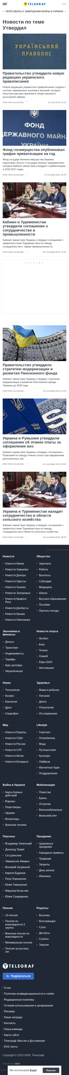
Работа (43, 569)
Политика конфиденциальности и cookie (29, 993)
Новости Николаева (17, 619)
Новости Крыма (15, 613)
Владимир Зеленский (18, 843)
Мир (5, 725)
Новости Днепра (15, 575)
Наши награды (13, 1017)
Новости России (15, 744)
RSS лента (11, 1046)
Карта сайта (11, 1035)
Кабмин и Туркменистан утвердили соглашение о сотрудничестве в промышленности (25, 228)
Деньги (9, 641)
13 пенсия (11, 915)
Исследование (48, 713)
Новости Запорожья (17, 593)
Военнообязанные (50, 809)
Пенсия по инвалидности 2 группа (15, 924)
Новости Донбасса (16, 608)
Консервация (47, 921)
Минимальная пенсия (18, 942)
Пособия (44, 604)
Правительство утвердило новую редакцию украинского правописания (33, 77)
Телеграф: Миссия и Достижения (24, 1040)
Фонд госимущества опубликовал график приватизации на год (34, 152)
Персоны (9, 836)
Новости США (14, 738)
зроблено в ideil (12, 1064)
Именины (45, 876)
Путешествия (47, 750)
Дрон (8, 707)
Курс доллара (13, 665)
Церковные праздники (46, 845)
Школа (43, 593)
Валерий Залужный (17, 867)
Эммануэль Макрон (17, 861)
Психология (46, 707)
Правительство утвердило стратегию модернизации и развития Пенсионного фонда (30, 369)
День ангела (46, 870)
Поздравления (48, 773)
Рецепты (42, 908)
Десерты (44, 933)
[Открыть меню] (5, 4)
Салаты (44, 938)
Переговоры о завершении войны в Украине (35, 11)
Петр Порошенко (15, 878)
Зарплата (45, 563)
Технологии (12, 690)
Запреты (44, 864)
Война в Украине (14, 784)
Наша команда (13, 1029)
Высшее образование (52, 598)
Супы (42, 927)
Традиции (45, 858)
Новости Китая (14, 755)
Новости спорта (47, 631)
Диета (42, 701)
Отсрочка (45, 804)
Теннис (43, 650)
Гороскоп (44, 732)
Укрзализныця (14, 671)
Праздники (44, 836)
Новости (8, 556)
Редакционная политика (19, 999)
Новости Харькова (16, 569)
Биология (11, 701)
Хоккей (43, 656)
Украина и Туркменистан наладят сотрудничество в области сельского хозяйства (33, 516)
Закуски (44, 944)
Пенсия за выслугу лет (17, 950)
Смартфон (11, 713)
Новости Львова (15, 587)
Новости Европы (15, 732)
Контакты (10, 1023)
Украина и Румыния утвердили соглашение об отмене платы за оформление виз (32, 442)
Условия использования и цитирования (28, 1005)
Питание (44, 695)
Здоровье (43, 682)
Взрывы (10, 801)
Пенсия (8, 908)
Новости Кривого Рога (15, 600)
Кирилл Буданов (15, 873)
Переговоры (13, 807)
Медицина (45, 587)
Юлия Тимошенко (16, 884)
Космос (9, 695)
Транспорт (11, 647)
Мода (42, 744)
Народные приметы (51, 852)
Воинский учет (48, 815)
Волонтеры (12, 819)
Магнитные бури (49, 767)
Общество (43, 556)
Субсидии (45, 581)
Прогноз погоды (49, 610)
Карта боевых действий (13, 794)
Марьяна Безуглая (16, 890)
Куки (33, 1070)
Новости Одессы (15, 581)
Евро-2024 (45, 662)
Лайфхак (44, 761)
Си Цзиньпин (13, 855)
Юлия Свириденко (16, 896)
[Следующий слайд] (65, 11)
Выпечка (44, 915)
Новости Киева (14, 563)
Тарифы (10, 659)
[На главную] (34, 4)
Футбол (43, 638)
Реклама (9, 1011)
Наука (7, 682)
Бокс (42, 644)
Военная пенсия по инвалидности (17, 935)
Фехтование (46, 667)
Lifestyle (42, 725)
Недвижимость (14, 653)
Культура (44, 755)
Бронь (43, 798)
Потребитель (47, 738)
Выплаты (45, 575)
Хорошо (51, 1070)
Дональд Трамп (14, 849)
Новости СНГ (13, 750)
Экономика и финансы (11, 633)
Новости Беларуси (16, 761)
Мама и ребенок (49, 690)
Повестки (45, 792)
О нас (7, 987)
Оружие (10, 813)
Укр (64, 4)
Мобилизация (46, 784)
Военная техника (15, 824)
